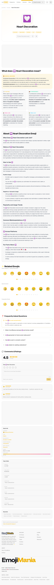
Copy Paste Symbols (6, 577)
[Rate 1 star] (4, 367)
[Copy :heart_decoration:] (48, 481)
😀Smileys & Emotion (8, 432)
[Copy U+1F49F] (48, 465)
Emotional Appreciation (17, 514)
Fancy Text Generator (25, 577)
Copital (47, 579)
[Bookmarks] (47, 2)
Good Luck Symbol (7, 516)
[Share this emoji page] (36, 36)
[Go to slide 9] (31, 279)
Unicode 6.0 (6, 443)
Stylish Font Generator (15, 577)
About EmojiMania (6, 550)
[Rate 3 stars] (10, 367)
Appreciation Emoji (27, 514)
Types (20, 539)
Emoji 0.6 (5, 447)
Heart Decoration (7, 514)
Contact (3, 552)
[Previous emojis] (3, 275)
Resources (39, 539)
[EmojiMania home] (3, 2)
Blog (30, 2)
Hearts (4, 436)
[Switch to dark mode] (50, 2)
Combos (19, 2)
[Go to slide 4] (22, 279)
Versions (24, 2)
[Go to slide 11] (35, 279)
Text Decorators (20, 579)
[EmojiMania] (9, 533)
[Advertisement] (27, 56)
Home (4, 7)
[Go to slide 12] (37, 279)
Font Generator (13, 579)
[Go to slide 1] (17, 279)
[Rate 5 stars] (15, 367)
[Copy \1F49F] (48, 476)
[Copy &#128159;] (48, 470)
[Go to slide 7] (28, 279)
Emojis (6, 2)
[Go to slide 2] (19, 279)
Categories (12, 2)
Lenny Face (44, 577)
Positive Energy (16, 516)
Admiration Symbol (37, 514)
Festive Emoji (24, 516)
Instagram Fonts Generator (36, 577)
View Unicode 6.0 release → (9, 524)
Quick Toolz (36, 579)
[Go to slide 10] (33, 279)
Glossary (39, 537)
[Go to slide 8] (30, 279)
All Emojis (21, 534)
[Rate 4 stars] (13, 367)
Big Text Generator (5, 579)
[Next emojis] (50, 275)
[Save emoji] (32, 36)
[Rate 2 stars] (7, 367)
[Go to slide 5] (24, 279)
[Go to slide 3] (20, 279)
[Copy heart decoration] (48, 503)
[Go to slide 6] (26, 279)
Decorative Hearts (46, 514)
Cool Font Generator (29, 579)
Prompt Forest (42, 579)
